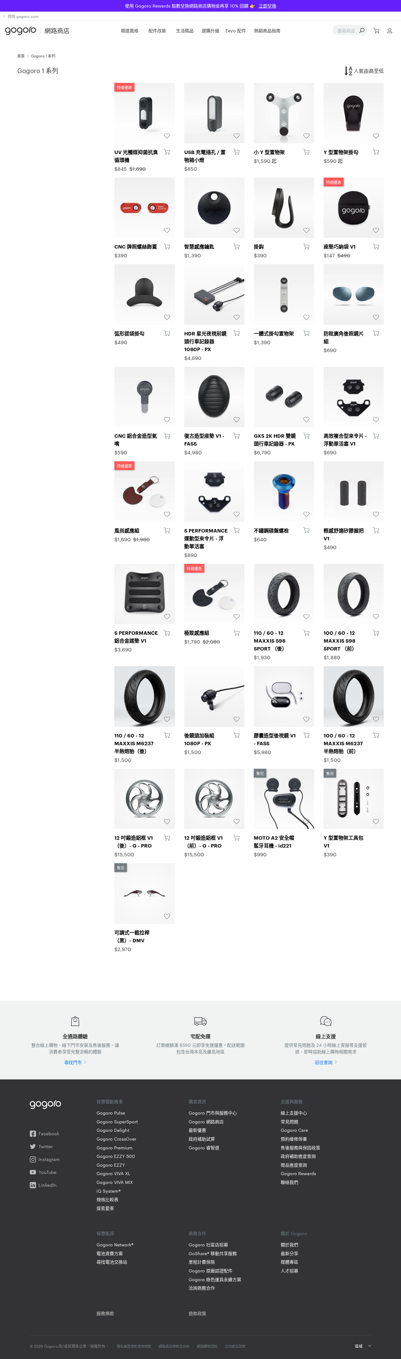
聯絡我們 (289, 1182)
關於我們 (289, 1245)
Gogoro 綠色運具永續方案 (215, 1279)
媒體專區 (289, 1262)
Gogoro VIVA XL (113, 1173)
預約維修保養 (294, 1139)
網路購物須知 (207, 1346)
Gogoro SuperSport (117, 1122)
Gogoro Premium (114, 1148)
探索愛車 (105, 1208)
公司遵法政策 (235, 1346)
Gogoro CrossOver (116, 1139)
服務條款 (105, 1313)
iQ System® (108, 1191)
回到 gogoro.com (23, 16)
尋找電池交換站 (111, 1262)
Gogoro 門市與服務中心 (213, 1113)
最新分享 (289, 1253)
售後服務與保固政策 (300, 1148)
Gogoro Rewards (298, 1173)
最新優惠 (197, 1130)
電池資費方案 (109, 1253)
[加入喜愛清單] (167, 136)
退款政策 (197, 1313)
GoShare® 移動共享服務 (213, 1253)
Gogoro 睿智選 (204, 1148)
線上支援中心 (294, 1113)
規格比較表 (107, 1199)
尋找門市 (73, 1062)
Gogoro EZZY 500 (115, 1156)
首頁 (21, 55)
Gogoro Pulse (110, 1113)
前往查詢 (323, 1062)
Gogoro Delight (112, 1130)
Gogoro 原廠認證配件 (210, 1271)
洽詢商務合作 (202, 1288)
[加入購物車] (167, 152)
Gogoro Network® (114, 1245)
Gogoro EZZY (110, 1165)
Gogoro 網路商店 (206, 1122)
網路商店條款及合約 (174, 1346)
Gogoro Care (294, 1130)
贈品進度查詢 (294, 1165)
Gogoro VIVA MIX (114, 1182)
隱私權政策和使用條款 (134, 1346)
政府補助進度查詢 (298, 1156)
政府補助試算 (202, 1139)
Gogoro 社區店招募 (208, 1245)
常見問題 (289, 1122)
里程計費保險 (202, 1262)
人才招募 (289, 1271)
